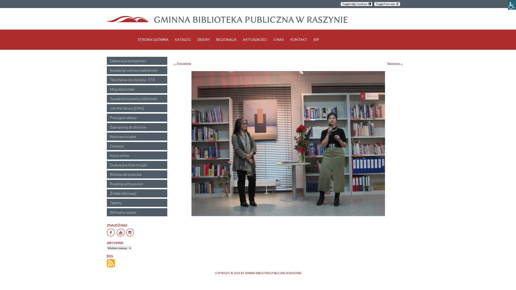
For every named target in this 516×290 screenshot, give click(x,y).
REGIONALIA (226, 39)
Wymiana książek (123, 136)
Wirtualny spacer (123, 212)
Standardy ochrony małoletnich (134, 70)
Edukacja (117, 146)
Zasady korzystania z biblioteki (133, 98)
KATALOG (183, 39)
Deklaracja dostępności (128, 61)
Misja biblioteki (122, 89)
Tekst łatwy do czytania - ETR (132, 80)
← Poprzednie (182, 63)
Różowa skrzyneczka (125, 174)
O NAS (279, 39)
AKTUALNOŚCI (255, 39)
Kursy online (119, 155)
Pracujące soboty (123, 117)
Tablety (116, 203)
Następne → (395, 63)
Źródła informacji (123, 193)
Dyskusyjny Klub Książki (128, 165)
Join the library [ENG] (127, 108)
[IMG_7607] (288, 143)
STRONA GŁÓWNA (153, 39)
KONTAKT (298, 39)
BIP (316, 39)
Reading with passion (126, 184)
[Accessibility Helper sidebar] (512, 5)
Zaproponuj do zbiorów (128, 127)
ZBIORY (203, 39)
